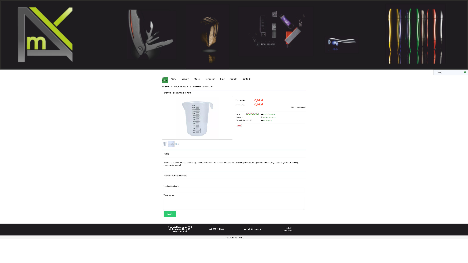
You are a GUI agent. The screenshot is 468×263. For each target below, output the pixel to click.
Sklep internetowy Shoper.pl (234, 237)
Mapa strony (287, 230)
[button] (267, 114)
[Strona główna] (234, 34)
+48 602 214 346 (216, 229)
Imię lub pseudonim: (171, 186)
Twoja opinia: (169, 195)
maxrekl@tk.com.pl (252, 229)
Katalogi (288, 228)
